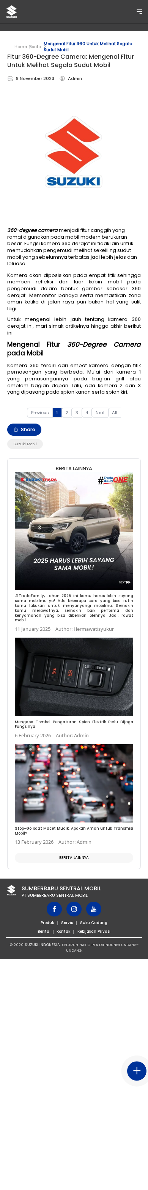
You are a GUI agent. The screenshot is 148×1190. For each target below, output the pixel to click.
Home (20, 47)
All (114, 413)
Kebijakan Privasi (93, 931)
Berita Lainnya (74, 857)
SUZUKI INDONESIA (42, 944)
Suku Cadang (93, 922)
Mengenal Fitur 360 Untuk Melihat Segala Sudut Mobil (88, 47)
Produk (47, 922)
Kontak (63, 931)
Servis (67, 922)
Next (100, 413)
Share (28, 429)
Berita (35, 47)
